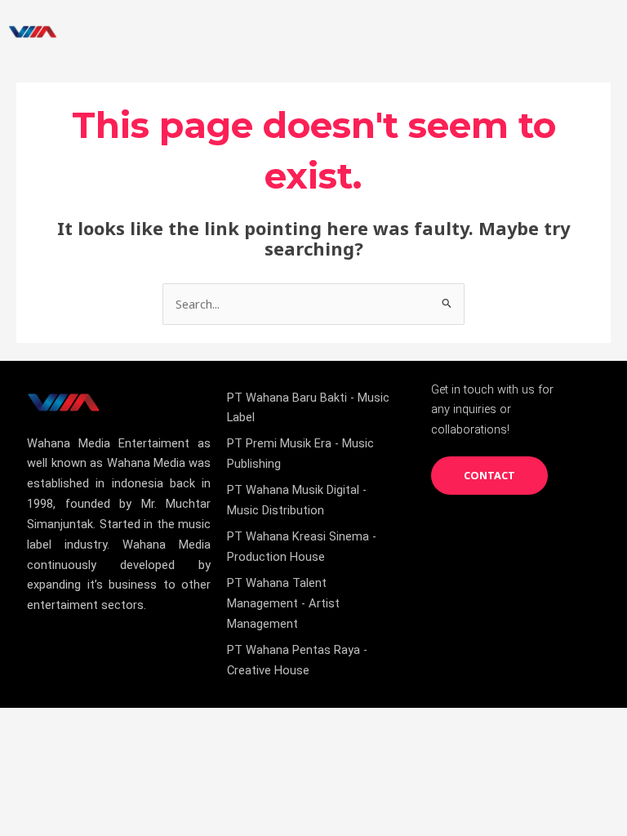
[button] (598, 32)
